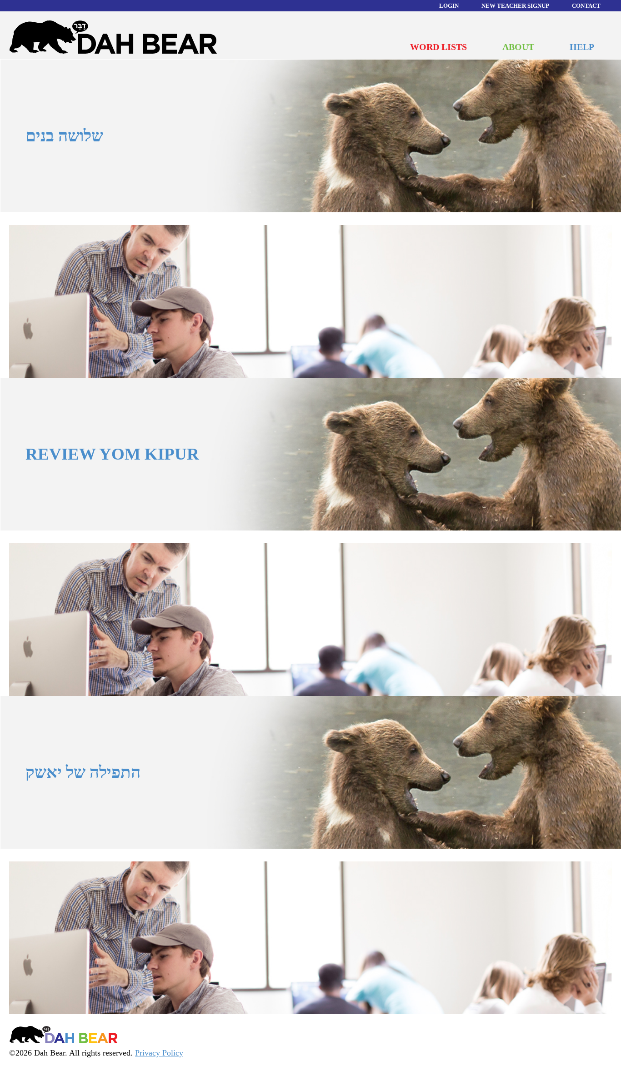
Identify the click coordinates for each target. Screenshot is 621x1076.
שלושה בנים (64, 135)
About (518, 47)
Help (582, 47)
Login (449, 6)
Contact (586, 6)
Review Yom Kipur (112, 454)
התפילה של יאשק (82, 772)
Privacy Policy (159, 1052)
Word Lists (438, 47)
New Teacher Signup (515, 6)
